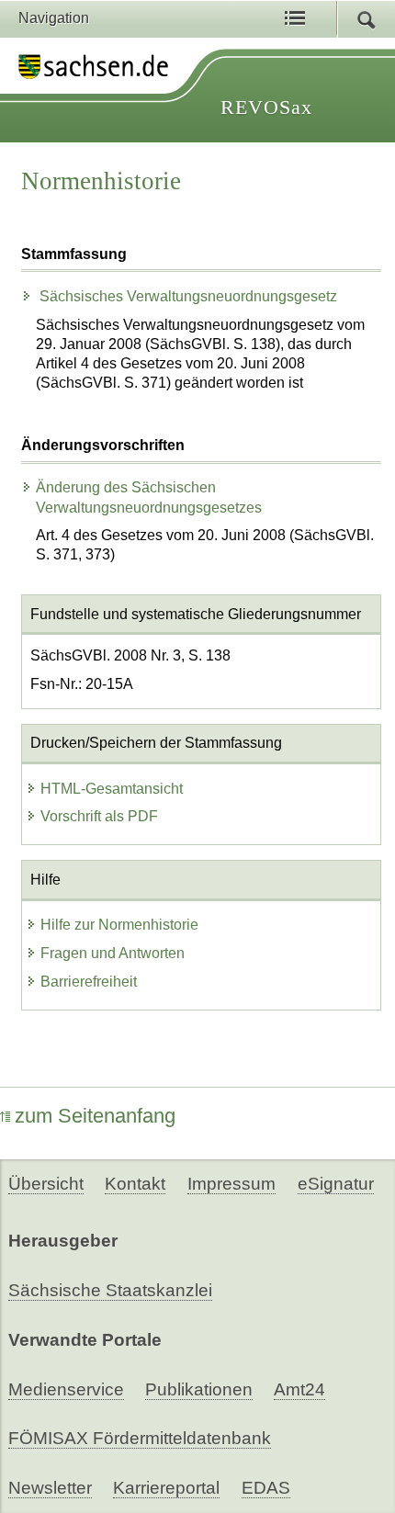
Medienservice (66, 1389)
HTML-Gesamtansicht (111, 788)
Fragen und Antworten (112, 953)
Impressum (231, 1183)
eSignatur (336, 1183)
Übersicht (46, 1183)
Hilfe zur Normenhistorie (119, 924)
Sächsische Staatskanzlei (110, 1290)
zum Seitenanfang (95, 1115)
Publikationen (199, 1389)
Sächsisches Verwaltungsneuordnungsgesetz (186, 296)
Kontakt (135, 1183)
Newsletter (50, 1487)
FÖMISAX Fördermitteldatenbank (139, 1438)
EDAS (266, 1487)
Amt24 (299, 1389)
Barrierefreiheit (88, 981)
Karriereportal (166, 1487)
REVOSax (266, 107)
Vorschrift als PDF (99, 816)
